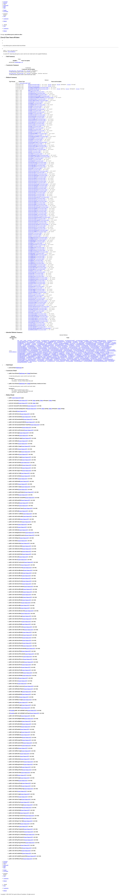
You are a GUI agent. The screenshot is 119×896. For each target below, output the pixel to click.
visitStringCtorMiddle (84, 359)
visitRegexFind (32, 280)
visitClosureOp (67, 342)
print (29, 84)
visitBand (30, 103)
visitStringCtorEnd (72, 359)
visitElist (31, 135)
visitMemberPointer (33, 238)
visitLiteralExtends (53, 348)
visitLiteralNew (32, 202)
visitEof (107, 343)
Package (5, 3)
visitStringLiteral (33, 308)
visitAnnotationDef (33, 94)
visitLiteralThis (32, 218)
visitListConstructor (33, 171)
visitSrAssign (31, 295)
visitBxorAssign (32, 114)
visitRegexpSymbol (62, 356)
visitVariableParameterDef (35, 328)
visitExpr (30, 140)
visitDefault (31, 127)
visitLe (30, 169)
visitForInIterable (33, 146)
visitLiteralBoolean (33, 175)
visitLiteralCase (32, 179)
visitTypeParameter (33, 318)
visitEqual (31, 139)
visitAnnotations (32, 98)
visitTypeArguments (33, 315)
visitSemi (87, 356)
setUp (24, 340)
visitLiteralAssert (33, 173)
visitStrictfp (31, 305)
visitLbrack (46, 346)
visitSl (30, 284)
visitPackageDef (32, 266)
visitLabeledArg (32, 165)
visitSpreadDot (32, 290)
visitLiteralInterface (79, 349)
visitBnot (30, 106)
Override (12, 710)
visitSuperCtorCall (33, 309)
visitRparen (71, 356)
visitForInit (31, 147)
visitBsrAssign (32, 111)
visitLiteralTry (32, 227)
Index (4, 6)
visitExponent (26, 344)
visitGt (30, 152)
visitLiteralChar (32, 182)
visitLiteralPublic (33, 208)
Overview (5, 1)
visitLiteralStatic (33, 212)
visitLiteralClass (72, 347)
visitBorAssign (32, 109)
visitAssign (31, 101)
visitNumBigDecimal (33, 254)
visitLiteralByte (32, 178)
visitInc (30, 159)
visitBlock (68, 341)
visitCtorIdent (32, 124)
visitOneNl (93, 354)
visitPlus (30, 270)
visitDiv (30, 129)
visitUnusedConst (60, 361)
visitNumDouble (32, 257)
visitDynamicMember (33, 133)
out (22, 62)
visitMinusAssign (32, 244)
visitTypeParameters (33, 319)
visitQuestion (31, 276)
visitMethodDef (32, 241)
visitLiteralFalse (33, 188)
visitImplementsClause (34, 155)
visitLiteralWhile (33, 231)
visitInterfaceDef (33, 163)
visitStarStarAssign (33, 300)
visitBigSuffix (61, 341)
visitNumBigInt (32, 256)
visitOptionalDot (32, 264)
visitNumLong (31, 261)
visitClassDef (31, 117)
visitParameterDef (33, 267)
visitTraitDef (31, 310)
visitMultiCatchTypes (33, 251)
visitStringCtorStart (96, 359)
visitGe (30, 150)
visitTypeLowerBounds (33, 316)
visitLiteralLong (32, 199)
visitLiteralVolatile (33, 230)
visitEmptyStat (80, 343)
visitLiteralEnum (42, 348)
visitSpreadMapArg (33, 292)
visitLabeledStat (32, 166)
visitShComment (94, 356)
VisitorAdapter (11, 51)
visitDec (30, 126)
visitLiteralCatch (33, 181)
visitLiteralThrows (33, 222)
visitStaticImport (33, 302)
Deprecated (5, 5)
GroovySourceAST (23, 83)
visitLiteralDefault (33, 185)
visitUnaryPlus (32, 325)
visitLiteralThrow (33, 221)
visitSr (30, 293)
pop (29, 83)
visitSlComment (21, 358)
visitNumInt (31, 260)
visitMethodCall (32, 240)
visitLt (30, 235)
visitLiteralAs (32, 172)
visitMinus (31, 243)
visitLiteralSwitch (33, 215)
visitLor (30, 234)
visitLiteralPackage (32, 350)
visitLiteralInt (32, 198)
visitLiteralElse (32, 348)
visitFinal (31, 143)
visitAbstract (31, 91)
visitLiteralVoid (32, 228)
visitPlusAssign (32, 271)
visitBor (30, 107)
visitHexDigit (30, 345)
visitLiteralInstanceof (34, 197)
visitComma (82, 342)
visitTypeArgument (33, 313)
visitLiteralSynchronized (34, 217)
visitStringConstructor (34, 306)
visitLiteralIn (32, 195)
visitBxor (30, 113)
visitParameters (32, 269)
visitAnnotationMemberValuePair (36, 97)
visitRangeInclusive (33, 279)
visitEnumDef (31, 137)
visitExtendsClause (33, 142)
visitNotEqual (31, 253)
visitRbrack (102, 355)
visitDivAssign (32, 130)
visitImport (31, 158)
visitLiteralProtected (34, 207)
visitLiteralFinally (33, 189)
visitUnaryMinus (32, 323)
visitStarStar (31, 299)
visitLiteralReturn (33, 209)
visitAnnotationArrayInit (57, 340)
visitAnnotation (32, 93)
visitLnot (30, 233)
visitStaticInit (32, 303)
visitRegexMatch (32, 282)
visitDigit (28, 343)
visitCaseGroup (32, 116)
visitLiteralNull (32, 204)
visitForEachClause (80, 344)
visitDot (30, 132)
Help (4, 7)
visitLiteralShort (33, 211)
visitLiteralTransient (34, 224)
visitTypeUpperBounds (33, 321)
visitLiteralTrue (32, 225)
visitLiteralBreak (33, 176)
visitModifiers (32, 248)
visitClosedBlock (32, 119)
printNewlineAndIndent (34, 87)
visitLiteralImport (35, 349)
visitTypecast (31, 322)
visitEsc (19, 344)
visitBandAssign (32, 104)
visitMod (30, 246)
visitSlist (31, 287)
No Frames (5, 11)
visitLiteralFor (32, 192)
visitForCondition (33, 145)
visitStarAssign (32, 297)
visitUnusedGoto (78, 361)
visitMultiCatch (32, 250)
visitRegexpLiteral (51, 356)
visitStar (30, 296)
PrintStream (18, 62)
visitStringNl (21, 360)
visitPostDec (31, 273)
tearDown (29, 340)
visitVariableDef (32, 326)
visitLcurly (53, 346)
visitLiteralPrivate (33, 205)
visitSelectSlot (32, 283)
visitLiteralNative (33, 201)
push (29, 90)
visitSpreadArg (32, 289)
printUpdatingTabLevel (34, 88)
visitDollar (49, 343)
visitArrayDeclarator (33, 100)
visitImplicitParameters (34, 156)
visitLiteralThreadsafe (34, 220)
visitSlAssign (31, 286)
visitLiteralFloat (33, 191)
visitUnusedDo (69, 361)
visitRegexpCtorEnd (40, 356)
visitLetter (65, 346)
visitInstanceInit (33, 162)
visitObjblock (31, 263)
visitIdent (31, 153)
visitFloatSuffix (59, 344)
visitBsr (30, 110)
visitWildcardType (33, 329)
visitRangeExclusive (33, 277)
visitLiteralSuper (33, 214)
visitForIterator (32, 149)
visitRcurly (110, 355)
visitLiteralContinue (33, 184)
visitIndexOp (31, 160)
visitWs (30, 362)
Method (5, 21)
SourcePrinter (12, 70)
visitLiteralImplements (23, 349)
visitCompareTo (32, 122)
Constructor (5, 18)
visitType (30, 312)
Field (4, 16)
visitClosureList (32, 120)
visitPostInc (31, 274)
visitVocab (111, 361)
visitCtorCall (31, 123)
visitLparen (74, 352)
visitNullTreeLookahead (23, 354)
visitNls (98, 353)
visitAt (38, 341)
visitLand (30, 168)
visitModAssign (32, 247)
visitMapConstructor (33, 237)
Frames (4, 10)
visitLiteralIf (32, 194)
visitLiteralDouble (33, 186)
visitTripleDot (49, 360)
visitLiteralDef (95, 347)
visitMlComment (46, 353)
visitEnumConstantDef (33, 136)
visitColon (75, 342)
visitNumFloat (31, 259)
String (28, 70)
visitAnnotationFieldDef (34, 96)
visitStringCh (49, 359)
